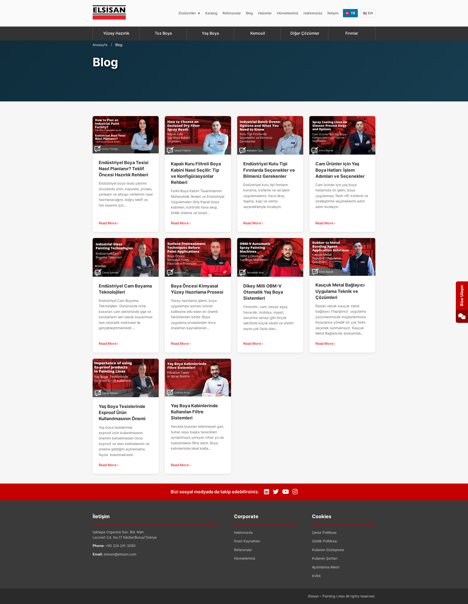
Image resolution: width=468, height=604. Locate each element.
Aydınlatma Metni (325, 567)
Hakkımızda (312, 13)
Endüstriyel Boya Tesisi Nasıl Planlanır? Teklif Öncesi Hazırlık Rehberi (123, 168)
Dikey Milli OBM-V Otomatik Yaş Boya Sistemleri (263, 292)
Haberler (265, 13)
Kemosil (257, 33)
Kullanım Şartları (324, 558)
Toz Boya (163, 33)
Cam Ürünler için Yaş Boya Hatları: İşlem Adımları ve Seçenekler (340, 169)
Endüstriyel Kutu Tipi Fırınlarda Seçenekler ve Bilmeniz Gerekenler (269, 169)
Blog (249, 13)
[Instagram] (295, 491)
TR (353, 13)
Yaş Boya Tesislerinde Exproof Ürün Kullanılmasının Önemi (122, 412)
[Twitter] (276, 491)
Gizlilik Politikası (324, 541)
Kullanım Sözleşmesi (328, 550)
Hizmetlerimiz (287, 13)
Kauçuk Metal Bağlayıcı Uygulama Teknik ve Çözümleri (340, 291)
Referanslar (232, 13)
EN (370, 13)
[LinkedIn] (266, 491)
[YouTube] (285, 491)
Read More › (108, 223)
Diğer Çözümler (304, 33)
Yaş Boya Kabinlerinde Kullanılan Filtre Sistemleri (194, 411)
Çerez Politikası (324, 532)
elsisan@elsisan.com (120, 554)
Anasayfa (100, 45)
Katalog (211, 13)
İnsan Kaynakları (247, 541)
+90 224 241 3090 (120, 546)
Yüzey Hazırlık (116, 33)
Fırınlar (351, 33)
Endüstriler (187, 13)
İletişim (333, 13)
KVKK (316, 576)
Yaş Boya (210, 33)
